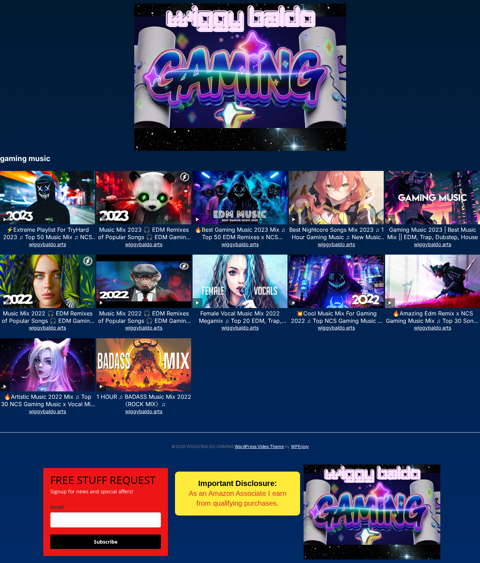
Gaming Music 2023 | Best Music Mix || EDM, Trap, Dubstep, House (432, 233)
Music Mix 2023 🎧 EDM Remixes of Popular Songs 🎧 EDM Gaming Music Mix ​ (143, 237)
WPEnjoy (300, 446)
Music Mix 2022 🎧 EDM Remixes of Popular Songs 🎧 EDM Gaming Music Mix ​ (47, 321)
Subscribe (105, 541)
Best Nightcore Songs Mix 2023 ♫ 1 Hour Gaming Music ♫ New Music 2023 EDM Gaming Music (336, 237)
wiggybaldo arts (47, 244)
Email (57, 507)
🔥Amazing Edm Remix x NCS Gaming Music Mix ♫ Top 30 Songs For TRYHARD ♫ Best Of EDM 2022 (432, 321)
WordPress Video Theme (259, 446)
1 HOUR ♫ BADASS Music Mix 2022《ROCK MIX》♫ (144, 400)
